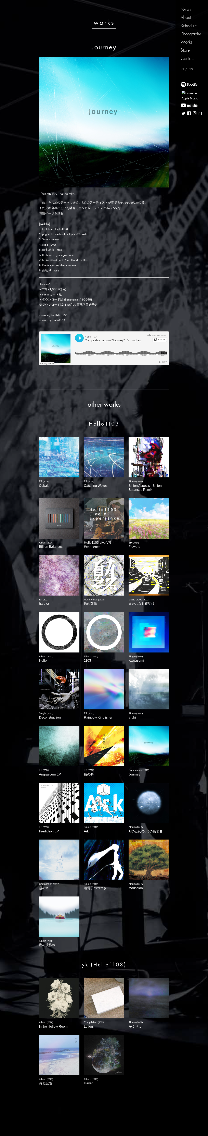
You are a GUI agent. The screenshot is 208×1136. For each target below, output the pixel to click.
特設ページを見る (51, 213)
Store (185, 50)
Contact (187, 58)
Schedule (189, 26)
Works (186, 42)
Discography (191, 34)
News (186, 9)
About (186, 17)
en (190, 68)
